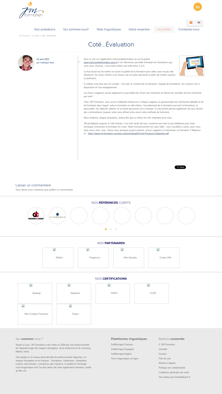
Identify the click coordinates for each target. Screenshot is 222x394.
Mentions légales (167, 363)
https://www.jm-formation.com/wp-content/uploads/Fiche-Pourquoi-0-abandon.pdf (128, 133)
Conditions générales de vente (174, 372)
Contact (162, 354)
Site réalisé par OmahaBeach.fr (174, 377)
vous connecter (36, 189)
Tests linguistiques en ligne (124, 358)
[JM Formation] (31, 17)
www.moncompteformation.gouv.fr (101, 62)
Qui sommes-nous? (76, 29)
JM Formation (24, 36)
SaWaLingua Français (122, 344)
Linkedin (198, 7)
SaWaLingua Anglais (121, 354)
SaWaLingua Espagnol (122, 349)
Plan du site (165, 358)
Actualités (164, 29)
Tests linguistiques (108, 29)
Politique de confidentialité (172, 367)
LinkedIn (163, 349)
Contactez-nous (188, 29)
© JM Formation (167, 344)
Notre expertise (139, 29)
